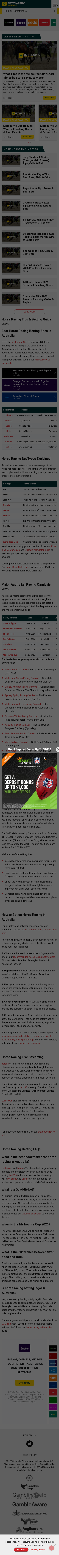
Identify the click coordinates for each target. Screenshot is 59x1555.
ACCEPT (21, 1549)
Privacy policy (38, 1549)
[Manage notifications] (51, 1548)
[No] (55, 1544)
